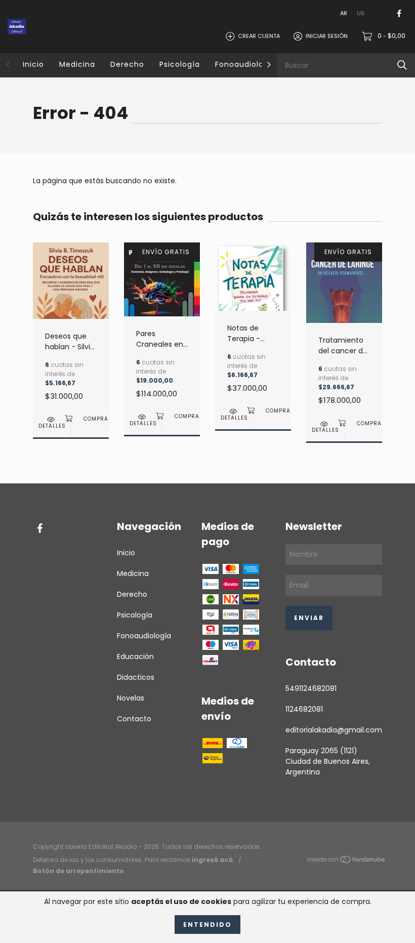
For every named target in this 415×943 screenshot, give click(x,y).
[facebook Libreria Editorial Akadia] (399, 13)
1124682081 (304, 709)
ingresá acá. (213, 859)
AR (343, 13)
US (360, 13)
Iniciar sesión (327, 36)
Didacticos (135, 677)
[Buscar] (402, 65)
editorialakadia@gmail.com (333, 730)
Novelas (130, 698)
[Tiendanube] (346, 861)
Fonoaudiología (245, 64)
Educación (135, 656)
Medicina (77, 64)
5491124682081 (311, 688)
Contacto (134, 719)
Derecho (127, 64)
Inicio (33, 64)
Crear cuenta (259, 36)
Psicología (179, 64)
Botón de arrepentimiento (78, 871)
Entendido (207, 924)
